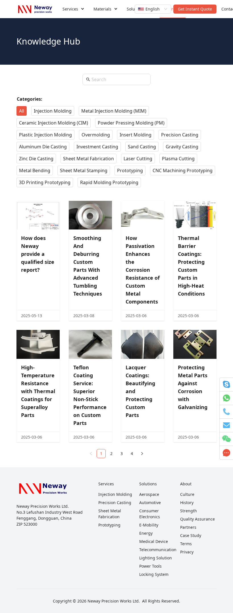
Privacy (187, 552)
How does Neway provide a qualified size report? (37, 254)
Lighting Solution (155, 558)
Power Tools (150, 566)
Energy (146, 533)
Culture (187, 494)
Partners (188, 527)
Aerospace (149, 494)
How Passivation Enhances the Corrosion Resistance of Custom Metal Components (143, 270)
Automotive (150, 502)
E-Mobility (148, 525)
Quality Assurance (197, 519)
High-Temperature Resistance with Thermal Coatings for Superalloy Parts (38, 391)
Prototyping (109, 525)
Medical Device (153, 541)
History (187, 502)
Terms (186, 543)
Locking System (153, 574)
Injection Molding (115, 494)
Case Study (190, 535)
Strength (188, 510)
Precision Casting (114, 502)
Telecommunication (157, 549)
